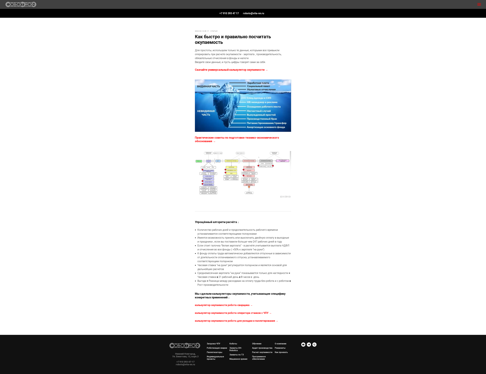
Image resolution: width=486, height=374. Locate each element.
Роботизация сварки (217, 348)
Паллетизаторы (214, 352)
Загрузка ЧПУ (213, 343)
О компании (280, 343)
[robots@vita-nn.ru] (303, 346)
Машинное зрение (238, 359)
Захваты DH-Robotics (235, 349)
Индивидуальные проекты (215, 357)
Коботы (233, 343)
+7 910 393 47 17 (229, 13)
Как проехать (281, 352)
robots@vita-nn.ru (253, 13)
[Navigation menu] (479, 4)
